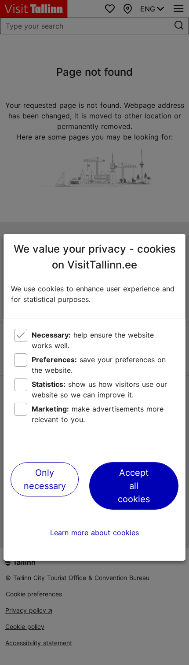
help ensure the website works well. (93, 340)
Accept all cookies (134, 485)
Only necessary (45, 479)
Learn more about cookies (94, 532)
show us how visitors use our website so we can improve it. (99, 389)
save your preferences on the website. (99, 365)
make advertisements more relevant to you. (98, 414)
